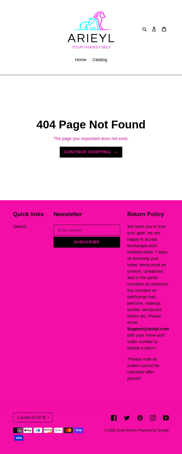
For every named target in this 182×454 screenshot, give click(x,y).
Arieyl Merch (127, 430)
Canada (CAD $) (32, 417)
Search (20, 226)
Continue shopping (87, 152)
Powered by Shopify (153, 430)
